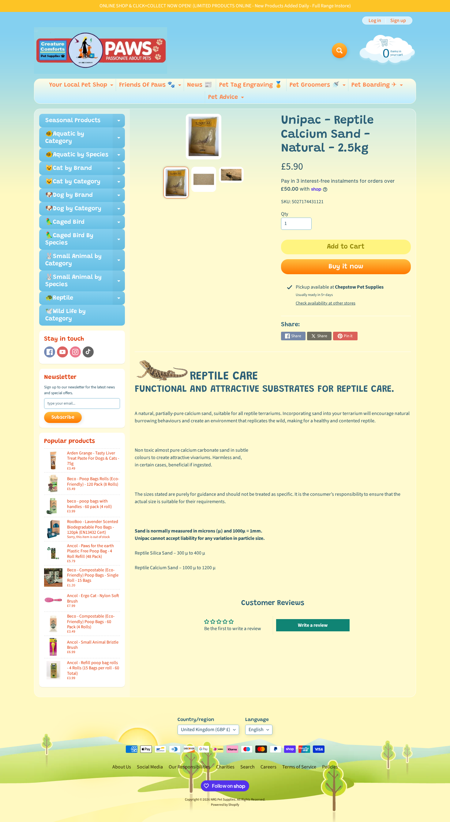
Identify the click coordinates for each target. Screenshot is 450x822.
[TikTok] (88, 351)
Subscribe (62, 417)
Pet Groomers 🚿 (318, 86)
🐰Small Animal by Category (85, 260)
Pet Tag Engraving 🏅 (250, 85)
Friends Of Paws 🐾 (151, 86)
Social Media (150, 767)
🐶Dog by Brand (85, 197)
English (256, 729)
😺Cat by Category (85, 184)
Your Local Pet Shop (82, 86)
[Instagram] (75, 351)
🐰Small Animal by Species (85, 281)
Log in (375, 20)
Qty (284, 214)
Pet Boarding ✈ (377, 86)
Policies (330, 767)
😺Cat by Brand (85, 170)
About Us (121, 767)
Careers (268, 767)
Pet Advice (227, 98)
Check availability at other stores (325, 303)
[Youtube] (62, 351)
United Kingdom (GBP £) (205, 729)
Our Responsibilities (189, 767)
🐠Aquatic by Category (85, 138)
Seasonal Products (85, 122)
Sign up (398, 20)
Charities (225, 767)
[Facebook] (49, 351)
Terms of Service (299, 767)
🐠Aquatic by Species (85, 157)
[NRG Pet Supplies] (100, 50)
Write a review (313, 625)
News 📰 (199, 85)
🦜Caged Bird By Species (85, 240)
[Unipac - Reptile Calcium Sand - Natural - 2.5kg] (175, 182)
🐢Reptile (85, 300)
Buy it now (345, 266)
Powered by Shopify (225, 804)
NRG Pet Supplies (223, 799)
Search (247, 767)
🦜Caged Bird (85, 224)
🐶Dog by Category (85, 210)
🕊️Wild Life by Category (65, 315)
